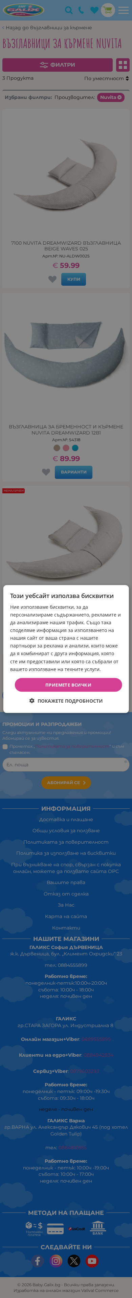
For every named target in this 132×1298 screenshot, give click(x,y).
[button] (66, 701)
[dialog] (66, 649)
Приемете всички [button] (68, 684)
